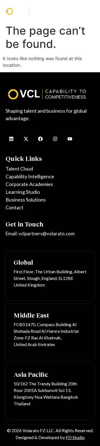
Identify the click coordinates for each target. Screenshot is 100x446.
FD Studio (75, 437)
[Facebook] (40, 139)
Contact (14, 207)
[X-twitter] (26, 139)
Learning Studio (23, 192)
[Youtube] (70, 139)
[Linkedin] (11, 139)
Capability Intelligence (30, 176)
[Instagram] (55, 139)
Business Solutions (26, 199)
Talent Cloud (19, 168)
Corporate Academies (29, 184)
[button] (91, 11)
